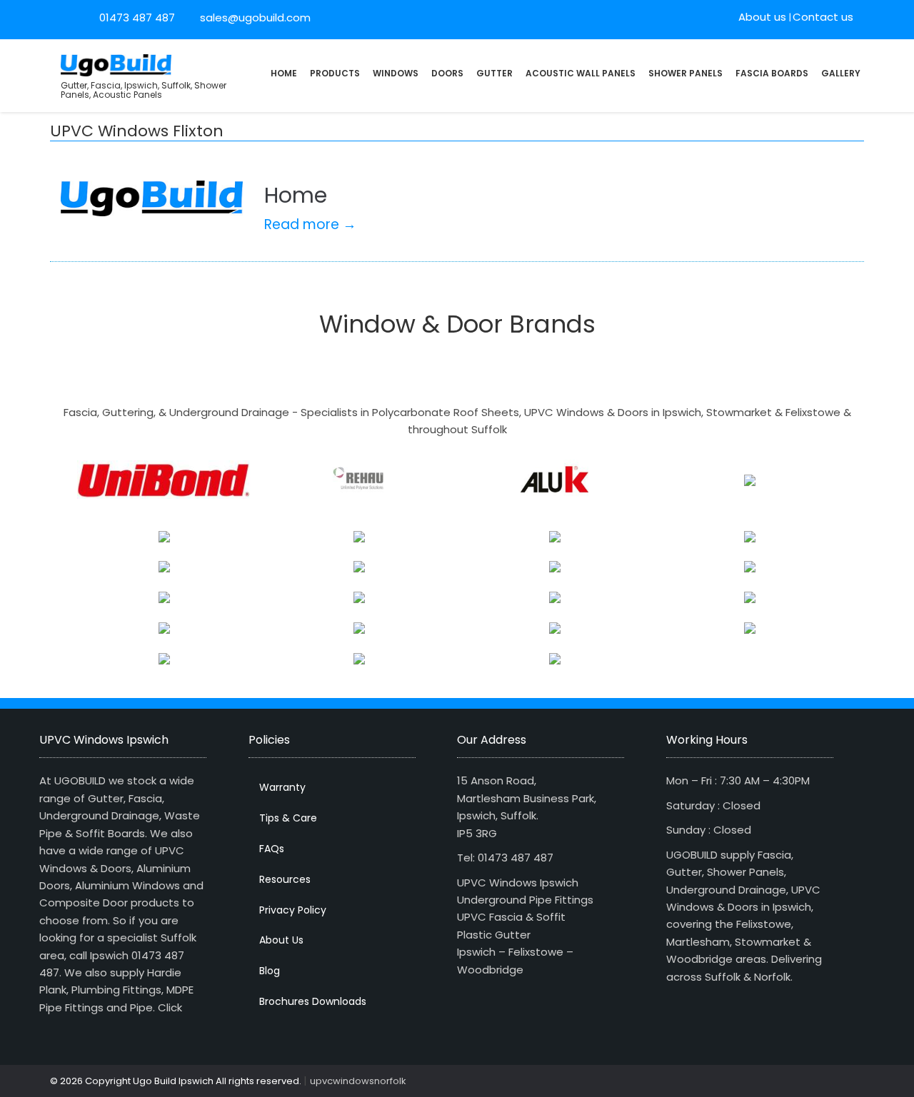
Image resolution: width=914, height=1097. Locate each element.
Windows (395, 73)
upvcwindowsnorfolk (358, 1081)
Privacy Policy (292, 910)
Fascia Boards (771, 73)
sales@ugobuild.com (254, 17)
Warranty (282, 787)
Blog (269, 971)
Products (335, 73)
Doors (447, 73)
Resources (285, 879)
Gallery (840, 73)
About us (762, 16)
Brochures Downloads (312, 1001)
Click (170, 1007)
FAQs (271, 848)
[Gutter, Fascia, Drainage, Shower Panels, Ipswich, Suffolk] (116, 64)
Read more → (310, 224)
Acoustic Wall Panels (581, 73)
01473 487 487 (137, 17)
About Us (281, 940)
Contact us (823, 16)
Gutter (494, 73)
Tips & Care (288, 818)
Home (284, 73)
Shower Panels (685, 73)
